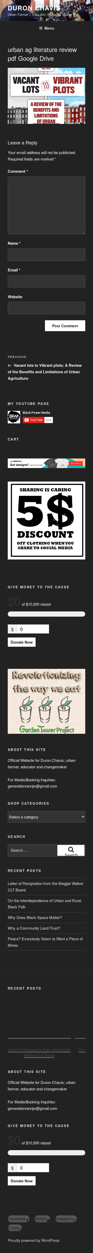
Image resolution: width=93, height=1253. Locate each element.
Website (15, 296)
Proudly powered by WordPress (33, 1240)
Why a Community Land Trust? (34, 928)
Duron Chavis (34, 7)
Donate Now (22, 642)
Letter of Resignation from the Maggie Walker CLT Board (39, 1052)
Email (14, 270)
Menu (49, 28)
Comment (18, 171)
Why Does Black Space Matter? (35, 917)
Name (14, 243)
